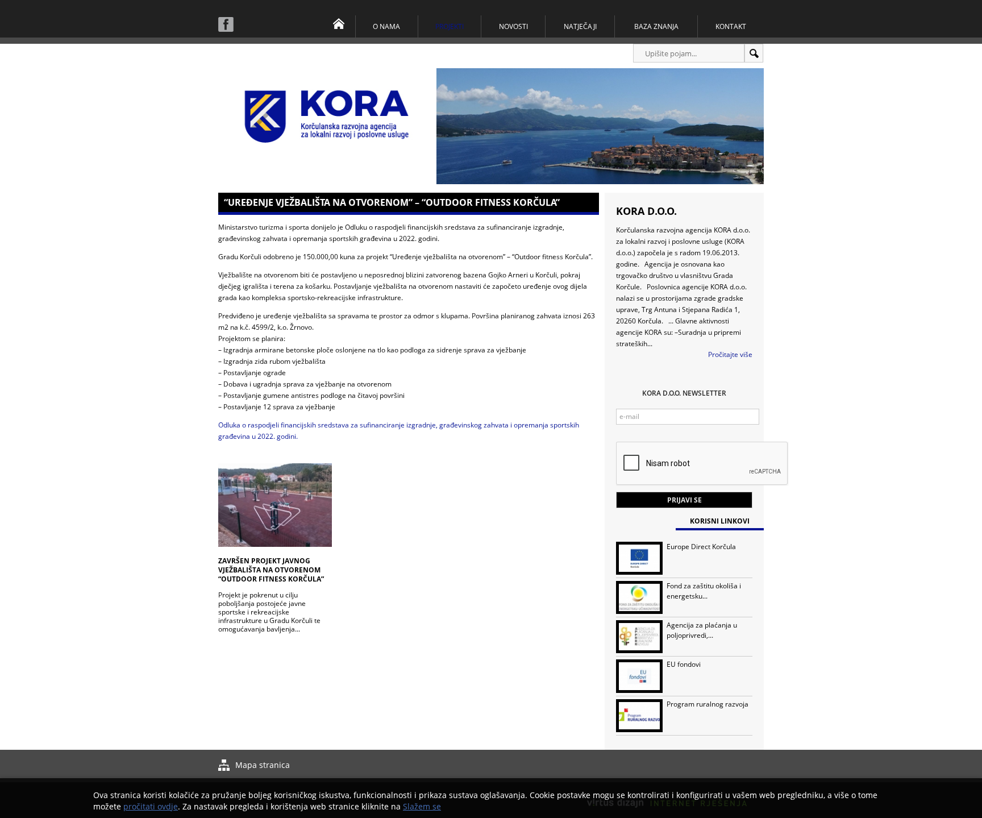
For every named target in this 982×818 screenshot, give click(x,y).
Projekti (449, 26)
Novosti (513, 26)
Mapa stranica (262, 764)
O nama (386, 26)
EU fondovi (684, 664)
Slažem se (422, 806)
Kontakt (730, 26)
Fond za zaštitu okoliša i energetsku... (704, 591)
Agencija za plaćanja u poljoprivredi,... (702, 630)
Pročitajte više (730, 354)
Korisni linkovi (720, 521)
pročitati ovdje (150, 806)
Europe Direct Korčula (701, 546)
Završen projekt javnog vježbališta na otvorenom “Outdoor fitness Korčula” (271, 570)
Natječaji (580, 26)
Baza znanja (656, 26)
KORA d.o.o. (646, 211)
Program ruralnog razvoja (707, 704)
